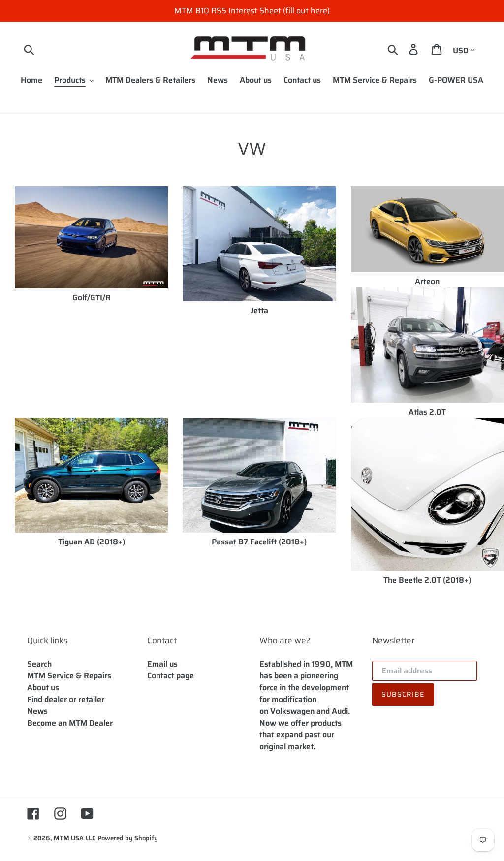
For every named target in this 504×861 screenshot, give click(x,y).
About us (43, 687)
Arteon (427, 281)
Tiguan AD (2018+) (91, 542)
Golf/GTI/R (91, 297)
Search (39, 664)
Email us (162, 664)
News (37, 711)
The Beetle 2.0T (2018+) (427, 580)
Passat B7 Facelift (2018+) (259, 542)
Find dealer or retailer (65, 699)
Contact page (170, 676)
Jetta (259, 310)
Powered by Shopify (127, 838)
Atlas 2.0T (427, 412)
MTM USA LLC (74, 838)
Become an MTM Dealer (70, 723)
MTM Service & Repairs (69, 676)
